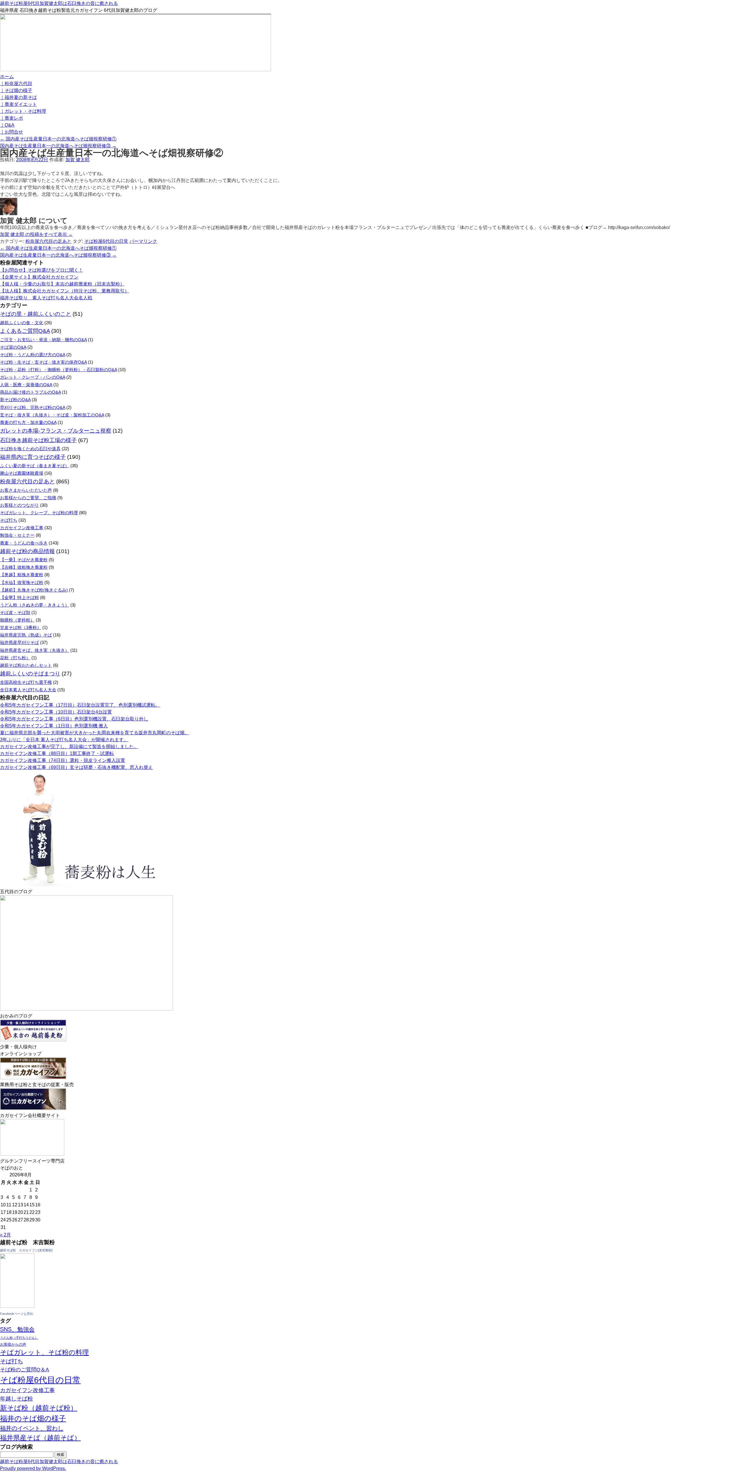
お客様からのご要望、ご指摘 (28, 497)
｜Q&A (7, 125)
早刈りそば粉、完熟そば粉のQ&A (32, 407)
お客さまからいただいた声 (26, 490)
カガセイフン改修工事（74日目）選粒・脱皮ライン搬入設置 (62, 760)
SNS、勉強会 (17, 1329)
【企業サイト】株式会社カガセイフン (39, 277)
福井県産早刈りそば (19, 642)
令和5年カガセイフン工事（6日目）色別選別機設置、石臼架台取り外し (74, 718)
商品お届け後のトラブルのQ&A (30, 392)
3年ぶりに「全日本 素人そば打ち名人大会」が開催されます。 (64, 739)
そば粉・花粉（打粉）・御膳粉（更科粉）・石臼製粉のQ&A (58, 369)
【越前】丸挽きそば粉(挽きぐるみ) (34, 589)
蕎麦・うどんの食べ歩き (24, 542)
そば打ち (8, 520)
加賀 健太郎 (77, 159)
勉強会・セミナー (17, 535)
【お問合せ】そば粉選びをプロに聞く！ (41, 270)
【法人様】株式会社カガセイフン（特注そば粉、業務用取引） (64, 290)
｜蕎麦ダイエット (18, 104)
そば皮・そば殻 (15, 612)
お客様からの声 (13, 1344)
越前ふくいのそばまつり (30, 674)
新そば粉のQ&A (15, 399)
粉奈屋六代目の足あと (48, 241)
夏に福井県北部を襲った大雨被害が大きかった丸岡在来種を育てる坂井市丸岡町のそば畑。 (94, 732)
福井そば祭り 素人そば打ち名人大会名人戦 (46, 297)
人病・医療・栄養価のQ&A (26, 384)
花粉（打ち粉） (15, 657)
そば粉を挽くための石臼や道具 (30, 448)
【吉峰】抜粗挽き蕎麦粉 (24, 567)
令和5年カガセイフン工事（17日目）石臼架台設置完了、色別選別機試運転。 (80, 705)
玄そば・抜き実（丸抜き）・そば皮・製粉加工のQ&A (52, 414)
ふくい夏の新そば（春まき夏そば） (34, 465)
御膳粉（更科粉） (17, 619)
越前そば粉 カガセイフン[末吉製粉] (26, 1250)
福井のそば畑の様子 (33, 1418)
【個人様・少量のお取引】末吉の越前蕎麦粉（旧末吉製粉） (62, 283)
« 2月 (5, 1234)
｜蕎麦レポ (11, 118)
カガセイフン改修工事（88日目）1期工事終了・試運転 (57, 753)
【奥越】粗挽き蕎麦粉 (21, 574)
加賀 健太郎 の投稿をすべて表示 (36, 234)
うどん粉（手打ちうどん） (19, 1337)
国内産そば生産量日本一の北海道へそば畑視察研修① (58, 138)
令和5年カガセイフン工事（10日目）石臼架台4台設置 (56, 711)
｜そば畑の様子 (16, 90)
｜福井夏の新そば (18, 97)
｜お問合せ (11, 131)
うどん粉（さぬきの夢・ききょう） (34, 604)
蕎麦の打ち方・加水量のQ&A (28, 422)
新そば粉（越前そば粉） (38, 1408)
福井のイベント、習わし (31, 1428)
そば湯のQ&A (13, 347)
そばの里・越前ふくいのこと (35, 314)
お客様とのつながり (19, 505)
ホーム (7, 76)
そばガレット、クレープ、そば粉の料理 (39, 512)
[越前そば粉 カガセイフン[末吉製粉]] (17, 1306)
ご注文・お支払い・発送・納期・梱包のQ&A (43, 339)
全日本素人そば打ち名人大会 (28, 689)
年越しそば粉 (16, 1399)
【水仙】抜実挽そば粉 (21, 582)
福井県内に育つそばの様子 (33, 457)
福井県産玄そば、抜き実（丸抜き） (34, 650)
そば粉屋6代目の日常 (106, 241)
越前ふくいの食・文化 (21, 322)
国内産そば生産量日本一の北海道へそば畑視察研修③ (58, 145)
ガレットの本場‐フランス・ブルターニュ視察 (55, 431)
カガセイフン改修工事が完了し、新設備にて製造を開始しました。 (69, 746)
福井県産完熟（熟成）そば (26, 634)
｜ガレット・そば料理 (23, 111)
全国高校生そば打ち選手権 (26, 682)
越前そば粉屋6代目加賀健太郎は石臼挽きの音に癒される (59, 3)
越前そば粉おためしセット (26, 665)
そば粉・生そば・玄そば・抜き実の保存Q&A (43, 362)
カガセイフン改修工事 (21, 527)
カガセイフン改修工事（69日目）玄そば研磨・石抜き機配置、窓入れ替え (76, 767)
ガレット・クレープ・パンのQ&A (32, 377)
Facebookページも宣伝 (16, 1313)
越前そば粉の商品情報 (27, 551)
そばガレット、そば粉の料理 (44, 1352)
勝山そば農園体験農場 (21, 473)
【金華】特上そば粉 (19, 597)
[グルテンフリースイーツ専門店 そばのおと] (32, 1154)
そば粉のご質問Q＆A (24, 1370)
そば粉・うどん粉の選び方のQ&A (32, 354)
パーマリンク (143, 241)
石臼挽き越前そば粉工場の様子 (38, 440)
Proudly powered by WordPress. (33, 1468)
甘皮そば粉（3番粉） (20, 627)
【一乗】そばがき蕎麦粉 (24, 559)
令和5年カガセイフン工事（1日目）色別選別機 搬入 (54, 725)
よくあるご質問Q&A (25, 331)
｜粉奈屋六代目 (16, 83)
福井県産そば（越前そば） (40, 1437)
